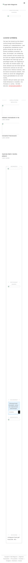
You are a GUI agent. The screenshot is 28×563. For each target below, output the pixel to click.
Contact (20, 560)
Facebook (21, 558)
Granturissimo (13, 10)
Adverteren (14, 560)
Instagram (8, 560)
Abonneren (14, 166)
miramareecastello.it (15, 86)
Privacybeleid (14, 558)
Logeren (14, 12)
